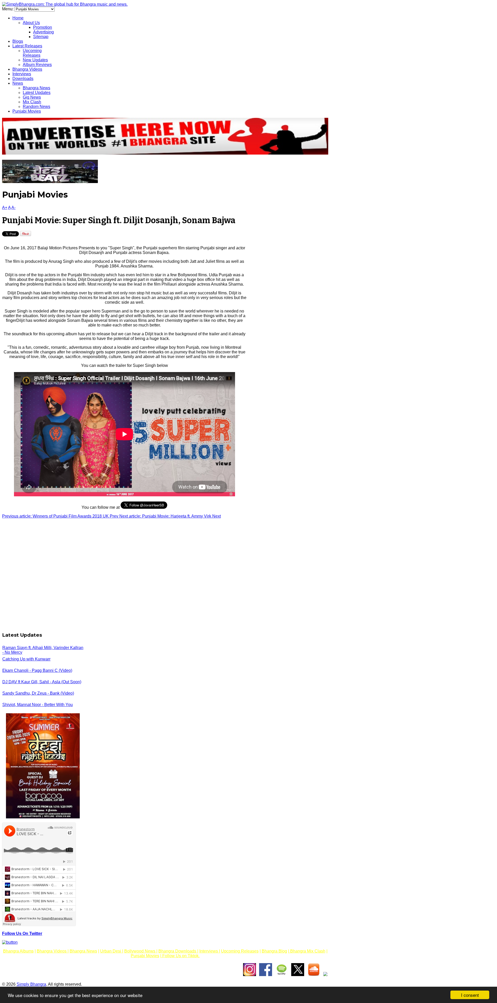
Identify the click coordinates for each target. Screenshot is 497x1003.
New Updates (35, 60)
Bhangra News (36, 88)
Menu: (8, 9)
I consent (470, 995)
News (17, 83)
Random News (36, 106)
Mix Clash (32, 102)
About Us (31, 22)
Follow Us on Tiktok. (180, 956)
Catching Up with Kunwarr (26, 659)
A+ (4, 207)
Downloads (22, 78)
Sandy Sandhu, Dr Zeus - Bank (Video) (38, 693)
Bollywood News (140, 951)
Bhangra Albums (18, 951)
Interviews (21, 74)
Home (18, 18)
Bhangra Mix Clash (307, 951)
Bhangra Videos (27, 69)
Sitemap (40, 36)
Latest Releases (27, 46)
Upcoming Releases (32, 52)
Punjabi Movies (26, 111)
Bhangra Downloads (177, 951)
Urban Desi (111, 951)
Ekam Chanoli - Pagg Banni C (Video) (37, 670)
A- (13, 207)
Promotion (42, 27)
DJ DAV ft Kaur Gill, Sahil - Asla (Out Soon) (41, 682)
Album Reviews (37, 64)
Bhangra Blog (274, 951)
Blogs (17, 41)
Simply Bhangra (31, 984)
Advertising (43, 32)
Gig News (32, 97)
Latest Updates (36, 92)
